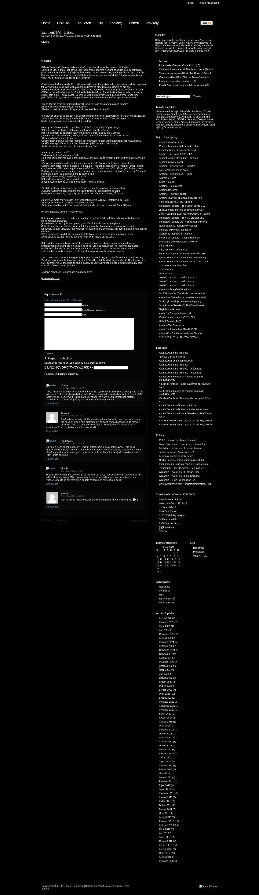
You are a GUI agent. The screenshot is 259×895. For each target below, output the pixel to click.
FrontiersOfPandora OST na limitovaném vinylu (183, 221)
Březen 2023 (165, 690)
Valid (200, 556)
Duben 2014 (165, 733)
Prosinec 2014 (166, 729)
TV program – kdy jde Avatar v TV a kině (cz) (181, 468)
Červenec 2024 (167, 650)
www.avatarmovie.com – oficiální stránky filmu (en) (185, 484)
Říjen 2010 (164, 829)
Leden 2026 (165, 618)
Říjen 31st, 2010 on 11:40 (71, 416)
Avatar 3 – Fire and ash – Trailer (175, 174)
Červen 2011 (165, 797)
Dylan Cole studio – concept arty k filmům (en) (182, 444)
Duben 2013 (165, 745)
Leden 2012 (165, 777)
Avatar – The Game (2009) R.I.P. (175, 154)
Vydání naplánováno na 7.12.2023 (177, 317)
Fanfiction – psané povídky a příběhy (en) (180, 448)
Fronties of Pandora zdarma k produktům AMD (182, 253)
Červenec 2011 (167, 793)
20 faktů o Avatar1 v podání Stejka (176, 285)
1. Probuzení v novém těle (172, 265)
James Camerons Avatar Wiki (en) (176, 452)
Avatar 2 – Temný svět (170, 186)
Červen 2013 (166, 741)
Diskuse (63, 23)
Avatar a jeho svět (168, 190)
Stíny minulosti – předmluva (173, 249)
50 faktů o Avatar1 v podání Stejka (176, 281)
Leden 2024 (165, 658)
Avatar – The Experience (171, 325)
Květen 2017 (165, 717)
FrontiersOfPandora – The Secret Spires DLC (182, 206)
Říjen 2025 (164, 626)
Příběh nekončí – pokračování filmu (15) (179, 65)
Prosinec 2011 (166, 781)
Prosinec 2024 (166, 642)
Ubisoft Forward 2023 (170, 321)
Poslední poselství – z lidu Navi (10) (177, 81)
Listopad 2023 (166, 666)
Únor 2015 (164, 725)
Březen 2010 (165, 849)
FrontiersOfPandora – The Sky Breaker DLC (181, 217)
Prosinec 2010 (166, 821)
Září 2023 (164, 674)
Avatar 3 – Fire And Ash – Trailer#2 (177, 166)
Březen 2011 (165, 809)
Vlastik (48, 36)
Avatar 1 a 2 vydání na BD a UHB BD (178, 329)
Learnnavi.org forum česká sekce (176, 456)
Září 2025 (164, 630)
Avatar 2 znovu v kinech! (171, 162)
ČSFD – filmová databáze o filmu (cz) (178, 440)
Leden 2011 (165, 817)
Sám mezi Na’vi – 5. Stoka (57, 32)
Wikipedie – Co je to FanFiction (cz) (177, 480)
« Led (159, 571)
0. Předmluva (166, 269)
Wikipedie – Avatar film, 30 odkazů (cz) (179, 472)
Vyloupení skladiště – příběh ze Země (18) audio (184, 77)
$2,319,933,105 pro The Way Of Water (179, 337)
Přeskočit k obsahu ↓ (210, 3)
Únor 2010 (164, 853)
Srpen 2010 (165, 837)
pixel (120, 886)
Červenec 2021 (167, 705)
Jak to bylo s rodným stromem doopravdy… (181, 301)
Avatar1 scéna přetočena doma (175, 289)
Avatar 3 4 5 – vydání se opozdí (175, 313)
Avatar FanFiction (75, 886)
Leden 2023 (165, 698)
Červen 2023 (166, 678)
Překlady (152, 23)
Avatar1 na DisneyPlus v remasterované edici (182, 297)
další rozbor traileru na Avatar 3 (175, 170)
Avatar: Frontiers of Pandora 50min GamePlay (182, 257)
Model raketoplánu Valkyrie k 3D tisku (178, 146)
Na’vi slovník (165, 273)
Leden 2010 (165, 857)
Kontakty (115, 23)
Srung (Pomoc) (167, 182)
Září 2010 (164, 833)
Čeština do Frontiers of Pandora (175, 233)
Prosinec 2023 (166, 662)
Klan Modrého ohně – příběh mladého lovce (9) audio (186, 69)
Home (45, 23)
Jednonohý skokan (183, 360)
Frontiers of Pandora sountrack (175, 229)
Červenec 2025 (167, 634)
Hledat (191, 3)
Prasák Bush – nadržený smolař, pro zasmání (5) (184, 85)
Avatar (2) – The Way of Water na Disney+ (180, 333)
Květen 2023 (165, 682)
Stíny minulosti (166, 245)
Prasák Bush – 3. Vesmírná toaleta (190, 409)
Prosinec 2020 (166, 709)
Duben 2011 (165, 805)
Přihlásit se (164, 590)
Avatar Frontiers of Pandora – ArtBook (178, 158)
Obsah (45, 42)
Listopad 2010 (166, 825)
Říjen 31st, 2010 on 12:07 (72, 388)
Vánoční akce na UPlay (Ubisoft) (175, 202)
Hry (100, 23)
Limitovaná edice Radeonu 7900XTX (178, 241)
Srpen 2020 (165, 713)
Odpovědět (52, 403)
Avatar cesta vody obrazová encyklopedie (180, 198)
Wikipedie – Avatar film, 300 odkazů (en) (179, 476)
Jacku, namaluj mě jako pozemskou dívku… (181, 210)
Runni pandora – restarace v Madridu (178, 225)
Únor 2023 (164, 694)
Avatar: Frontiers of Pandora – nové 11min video (184, 261)
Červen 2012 (166, 765)
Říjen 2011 (164, 785)
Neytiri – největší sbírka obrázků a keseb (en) (182, 460)
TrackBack (139, 520)
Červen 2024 (166, 654)
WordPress (104, 886)
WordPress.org (166, 602)
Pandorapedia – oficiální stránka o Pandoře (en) (184, 464)
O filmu (134, 23)
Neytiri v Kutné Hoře (169, 309)
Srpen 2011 (165, 789)
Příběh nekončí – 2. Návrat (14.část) (177, 150)
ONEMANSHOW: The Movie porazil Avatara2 (182, 293)
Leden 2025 (165, 638)
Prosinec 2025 (166, 622)
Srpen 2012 (165, 761)
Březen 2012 (165, 769)
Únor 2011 (164, 813)
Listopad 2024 (166, 646)
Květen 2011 (165, 801)
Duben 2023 (165, 686)
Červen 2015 (166, 721)
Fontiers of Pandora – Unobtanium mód (179, 237)
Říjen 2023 (164, 670)
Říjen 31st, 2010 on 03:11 (71, 471)
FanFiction (83, 23)
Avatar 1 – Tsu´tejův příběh (173, 194)
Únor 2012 (164, 773)
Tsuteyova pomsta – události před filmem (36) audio (185, 73)
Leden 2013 (165, 749)
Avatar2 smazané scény (171, 142)
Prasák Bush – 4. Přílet (184, 405)
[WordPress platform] (208, 886)
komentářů (167, 598)
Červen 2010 (166, 841)
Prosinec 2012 (166, 753)
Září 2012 (164, 757)
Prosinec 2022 (166, 701)
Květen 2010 (165, 845)
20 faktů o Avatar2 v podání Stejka (176, 277)
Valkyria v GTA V (167, 178)
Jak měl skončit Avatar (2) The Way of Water (181, 305)
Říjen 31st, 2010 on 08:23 (72, 443)
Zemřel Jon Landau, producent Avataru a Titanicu (184, 214)
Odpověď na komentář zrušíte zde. (63, 300)
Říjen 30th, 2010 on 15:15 (72, 496)
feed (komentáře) (53, 520)
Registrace (164, 586)
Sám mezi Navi (93, 36)
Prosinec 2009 (166, 861)
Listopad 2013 (166, 737)
